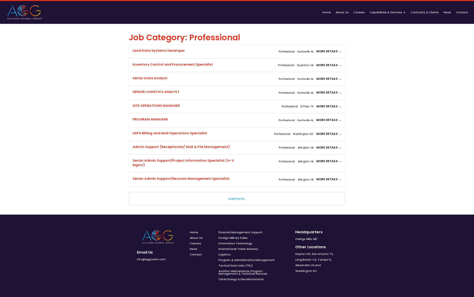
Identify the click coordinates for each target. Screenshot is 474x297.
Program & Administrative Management (246, 260)
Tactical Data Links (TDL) (235, 265)
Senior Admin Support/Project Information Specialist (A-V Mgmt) (183, 162)
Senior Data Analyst (150, 78)
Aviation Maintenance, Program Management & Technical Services (242, 273)
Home (326, 12)
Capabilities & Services (386, 12)
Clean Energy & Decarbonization (241, 279)
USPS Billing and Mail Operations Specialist (170, 133)
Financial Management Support (240, 232)
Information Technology (235, 243)
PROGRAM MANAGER (150, 119)
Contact (462, 12)
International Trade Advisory (238, 249)
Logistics (224, 254)
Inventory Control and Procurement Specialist (173, 64)
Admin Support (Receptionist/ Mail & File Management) (181, 146)
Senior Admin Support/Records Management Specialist (181, 178)
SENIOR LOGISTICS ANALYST (156, 91)
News (447, 12)
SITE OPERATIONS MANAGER (156, 105)
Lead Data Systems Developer (159, 50)
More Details (327, 51)
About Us (342, 12)
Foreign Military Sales (233, 238)
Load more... (237, 199)
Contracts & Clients (425, 12)
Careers (359, 12)
